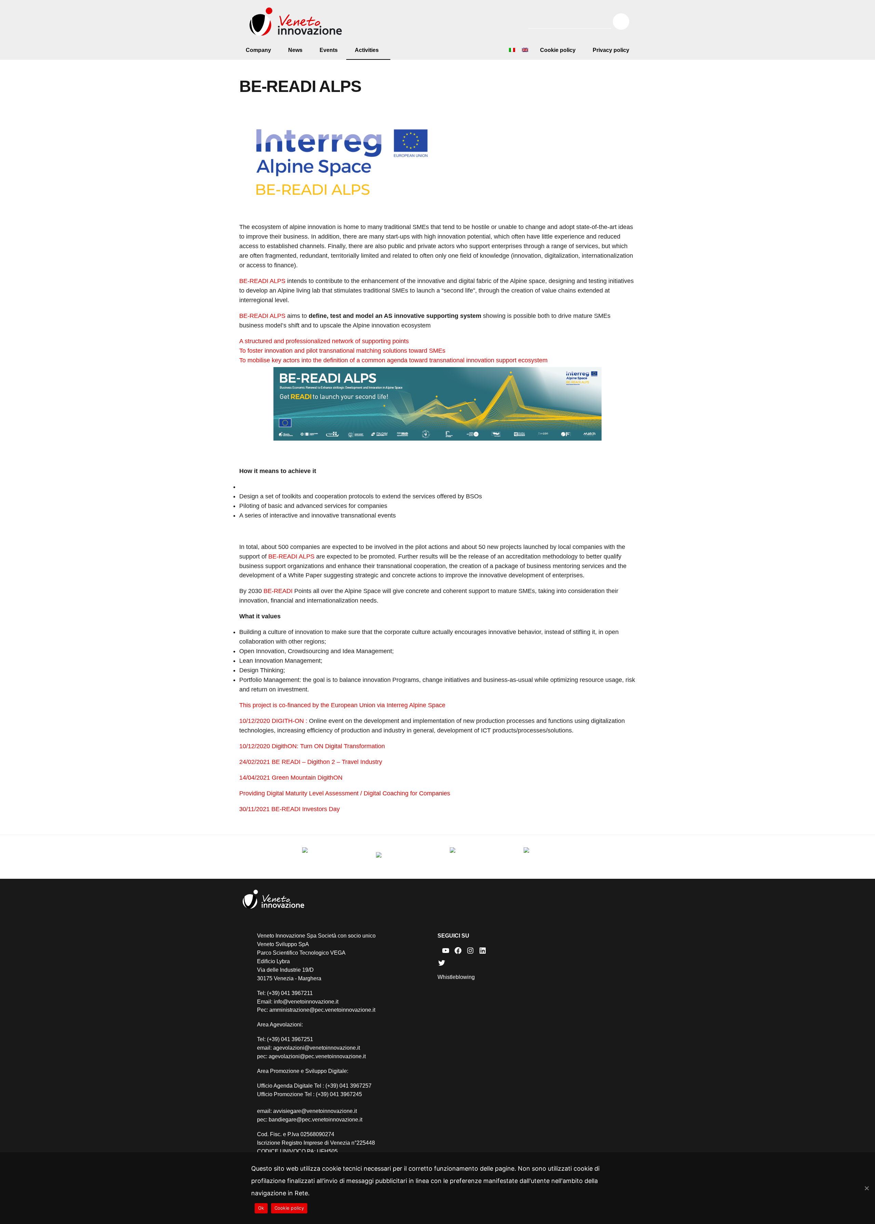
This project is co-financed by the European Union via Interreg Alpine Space (342, 705)
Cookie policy (558, 50)
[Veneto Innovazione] (296, 22)
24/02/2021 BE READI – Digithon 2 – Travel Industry (310, 761)
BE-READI (278, 591)
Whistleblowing (456, 977)
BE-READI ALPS (262, 281)
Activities (367, 50)
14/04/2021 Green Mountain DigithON (290, 777)
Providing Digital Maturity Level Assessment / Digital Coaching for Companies (344, 793)
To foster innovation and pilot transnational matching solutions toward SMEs (342, 350)
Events (329, 50)
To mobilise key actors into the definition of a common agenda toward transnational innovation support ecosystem (393, 360)
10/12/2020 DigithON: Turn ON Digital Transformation (312, 746)
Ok (261, 1208)
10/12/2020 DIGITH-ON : (273, 720)
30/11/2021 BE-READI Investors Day (289, 809)
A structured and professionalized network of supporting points (324, 341)
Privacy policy (611, 50)
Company (258, 50)
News (295, 50)
